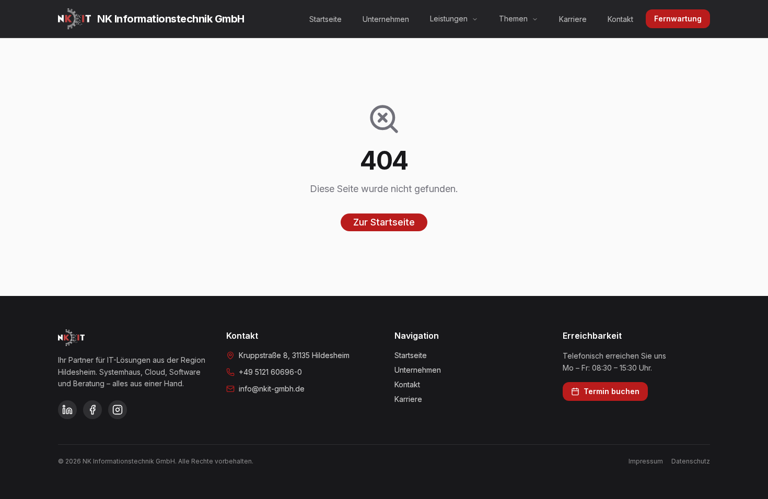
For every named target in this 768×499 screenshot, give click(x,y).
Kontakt (620, 19)
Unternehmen (386, 19)
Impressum (646, 461)
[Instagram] (117, 409)
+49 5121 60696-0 (270, 371)
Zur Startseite (384, 222)
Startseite (325, 19)
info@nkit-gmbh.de (272, 388)
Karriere (573, 19)
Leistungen (449, 18)
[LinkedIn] (67, 409)
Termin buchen (611, 391)
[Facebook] (92, 409)
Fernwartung (678, 18)
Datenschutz (690, 461)
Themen (513, 18)
